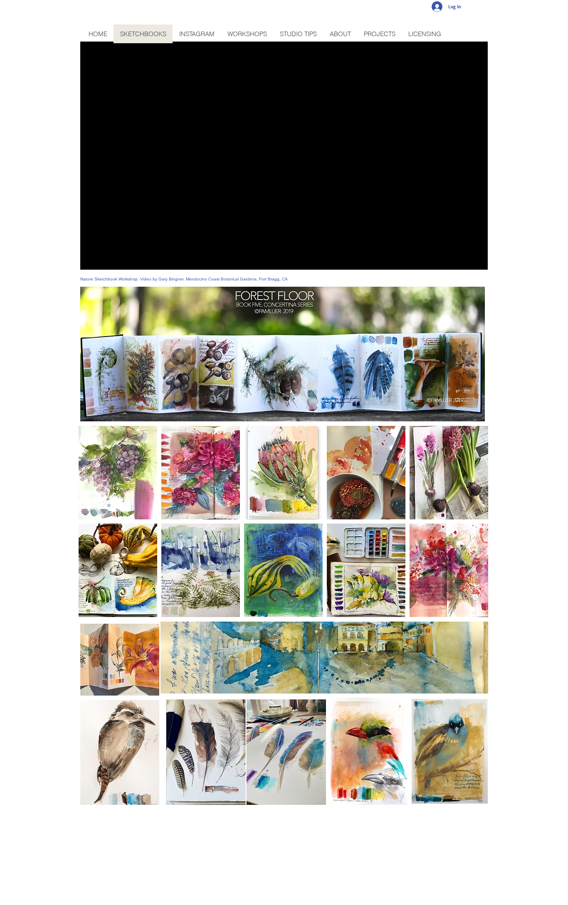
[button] (118, 472)
